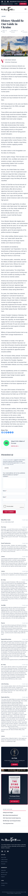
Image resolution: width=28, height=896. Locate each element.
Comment (5, 476)
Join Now (14, 764)
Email (4, 497)
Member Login (4, 872)
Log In (6, 468)
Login (16, 3)
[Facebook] (2, 2)
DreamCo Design (17, 893)
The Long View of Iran (8, 823)
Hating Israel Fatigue (8, 812)
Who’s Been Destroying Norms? (10, 815)
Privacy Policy (4, 883)
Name (5, 490)
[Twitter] (2, 432)
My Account (4, 874)
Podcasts (3, 863)
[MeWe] (10, 432)
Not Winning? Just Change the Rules (12, 820)
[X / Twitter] (5, 2)
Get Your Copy (14, 801)
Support (3, 876)
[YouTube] (8, 2)
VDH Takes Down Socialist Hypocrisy (12, 818)
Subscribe (23, 3)
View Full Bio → (15, 446)
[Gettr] (8, 432)
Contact (3, 885)
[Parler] (6, 432)
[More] (12, 432)
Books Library (4, 861)
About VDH (3, 857)
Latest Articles (4, 859)
